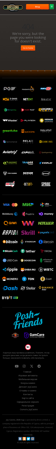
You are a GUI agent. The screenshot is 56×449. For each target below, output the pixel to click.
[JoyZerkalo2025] (39, 366)
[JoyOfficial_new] (31, 366)
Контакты (28, 394)
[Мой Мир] (32, 438)
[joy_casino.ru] (24, 366)
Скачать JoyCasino (29, 409)
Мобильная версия (28, 379)
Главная (27, 371)
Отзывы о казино (27, 390)
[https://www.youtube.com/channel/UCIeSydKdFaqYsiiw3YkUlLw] (16, 366)
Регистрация (28, 405)
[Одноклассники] (24, 438)
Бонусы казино (28, 383)
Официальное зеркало (28, 401)
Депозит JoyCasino (28, 386)
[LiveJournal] (36, 438)
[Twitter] (28, 438)
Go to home (28, 48)
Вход (37, 6)
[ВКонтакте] (20, 438)
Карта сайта (28, 398)
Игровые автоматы (27, 375)
